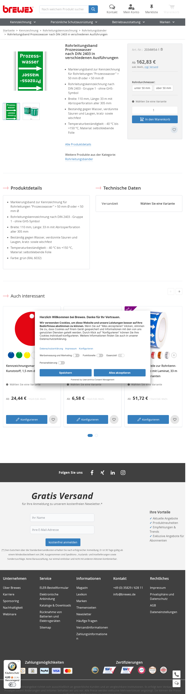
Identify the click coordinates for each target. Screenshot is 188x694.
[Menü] (18, 662)
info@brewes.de (124, 594)
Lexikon (81, 594)
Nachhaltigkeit (13, 608)
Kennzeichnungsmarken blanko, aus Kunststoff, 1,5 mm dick (31, 368)
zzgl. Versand (151, 66)
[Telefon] (176, 674)
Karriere (8, 594)
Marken (165, 22)
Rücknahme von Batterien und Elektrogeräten (51, 616)
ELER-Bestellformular (54, 588)
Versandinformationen (92, 627)
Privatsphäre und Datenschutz (162, 596)
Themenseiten (86, 608)
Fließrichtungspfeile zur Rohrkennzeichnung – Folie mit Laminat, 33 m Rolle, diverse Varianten (152, 371)
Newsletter (83, 614)
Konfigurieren (29, 419)
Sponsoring (11, 601)
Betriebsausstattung (126, 22)
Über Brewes (12, 588)
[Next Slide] (179, 291)
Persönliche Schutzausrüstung (72, 22)
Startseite (9, 30)
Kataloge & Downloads (55, 605)
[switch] (12, 684)
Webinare (9, 614)
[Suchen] (93, 9)
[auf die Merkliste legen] (174, 129)
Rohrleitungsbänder (94, 30)
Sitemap (45, 627)
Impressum (158, 588)
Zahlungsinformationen (91, 636)
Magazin (82, 588)
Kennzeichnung (20, 22)
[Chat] (176, 683)
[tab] (90, 435)
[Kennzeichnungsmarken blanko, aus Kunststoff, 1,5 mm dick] (32, 335)
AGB (153, 605)
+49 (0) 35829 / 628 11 (128, 588)
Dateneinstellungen (163, 612)
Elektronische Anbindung (49, 596)
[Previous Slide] (171, 291)
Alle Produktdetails (78, 144)
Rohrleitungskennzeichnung (60, 30)
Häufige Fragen (86, 621)
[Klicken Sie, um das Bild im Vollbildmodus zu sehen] (30, 71)
